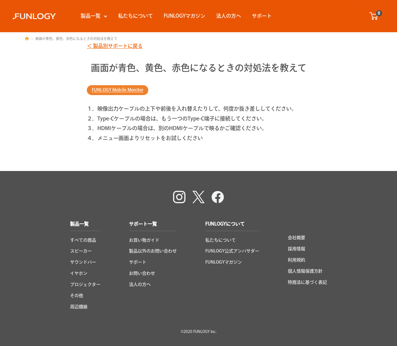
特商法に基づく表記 (307, 282)
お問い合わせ (142, 273)
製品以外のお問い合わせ (153, 251)
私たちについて (135, 15)
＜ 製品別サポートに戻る (115, 45)
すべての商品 (83, 240)
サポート (262, 15)
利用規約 (296, 260)
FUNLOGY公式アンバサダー (232, 251)
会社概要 (296, 237)
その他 (76, 295)
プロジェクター (85, 284)
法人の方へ (228, 15)
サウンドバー (83, 262)
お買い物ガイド (144, 240)
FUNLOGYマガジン (184, 15)
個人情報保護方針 (305, 271)
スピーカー (81, 251)
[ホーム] (27, 39)
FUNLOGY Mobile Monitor (117, 90)
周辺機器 (78, 306)
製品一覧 (90, 15)
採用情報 (296, 249)
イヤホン (78, 273)
